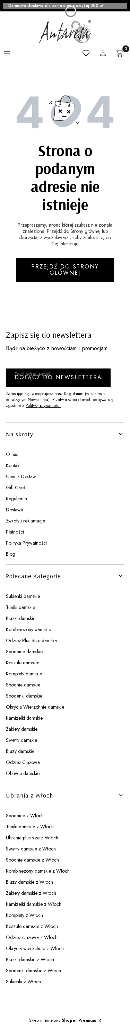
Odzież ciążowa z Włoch (32, 937)
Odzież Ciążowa (23, 762)
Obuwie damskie (23, 773)
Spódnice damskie (24, 651)
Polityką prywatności (43, 405)
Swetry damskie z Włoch (31, 848)
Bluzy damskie (20, 751)
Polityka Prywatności (26, 542)
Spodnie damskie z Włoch (32, 859)
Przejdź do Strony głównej (65, 270)
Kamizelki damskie (24, 717)
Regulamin (16, 498)
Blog (10, 553)
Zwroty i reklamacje (25, 520)
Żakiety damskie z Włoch (31, 893)
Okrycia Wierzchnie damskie (35, 706)
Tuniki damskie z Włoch (30, 826)
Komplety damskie (24, 673)
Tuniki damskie (20, 607)
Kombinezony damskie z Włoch (38, 870)
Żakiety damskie (21, 729)
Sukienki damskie (23, 596)
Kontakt (13, 465)
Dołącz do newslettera (58, 377)
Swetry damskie (21, 740)
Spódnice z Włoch (25, 815)
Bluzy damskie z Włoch (29, 881)
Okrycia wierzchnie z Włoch (35, 948)
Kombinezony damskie (28, 629)
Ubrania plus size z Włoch (32, 837)
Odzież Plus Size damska (31, 640)
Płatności (15, 531)
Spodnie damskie (23, 684)
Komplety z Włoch (24, 915)
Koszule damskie (22, 662)
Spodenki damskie (24, 695)
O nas (12, 454)
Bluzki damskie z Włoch (30, 959)
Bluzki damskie (20, 618)
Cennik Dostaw (21, 476)
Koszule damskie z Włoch (32, 926)
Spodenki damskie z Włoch (33, 970)
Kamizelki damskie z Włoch (33, 904)
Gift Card (15, 487)
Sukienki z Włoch (23, 981)
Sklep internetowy (62, 1020)
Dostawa (14, 509)
